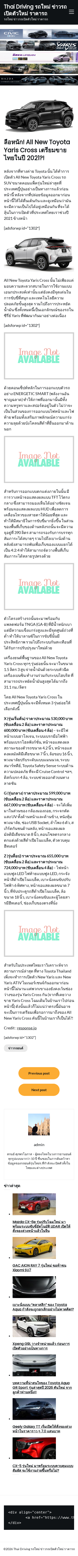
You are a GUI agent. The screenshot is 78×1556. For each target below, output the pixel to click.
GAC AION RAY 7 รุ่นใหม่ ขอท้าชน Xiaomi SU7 (39, 1268)
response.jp (27, 1027)
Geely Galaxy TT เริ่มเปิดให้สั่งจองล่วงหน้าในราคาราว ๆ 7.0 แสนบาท (42, 1429)
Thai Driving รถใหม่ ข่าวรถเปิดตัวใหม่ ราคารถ (35, 10)
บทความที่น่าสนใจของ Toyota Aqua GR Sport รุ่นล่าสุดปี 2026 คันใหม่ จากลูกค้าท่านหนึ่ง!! (42, 1387)
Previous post (39, 1073)
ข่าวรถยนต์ (15, 1048)
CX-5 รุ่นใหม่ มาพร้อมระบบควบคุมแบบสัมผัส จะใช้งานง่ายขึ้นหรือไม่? (43, 1468)
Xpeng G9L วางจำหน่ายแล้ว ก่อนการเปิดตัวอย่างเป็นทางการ (41, 1346)
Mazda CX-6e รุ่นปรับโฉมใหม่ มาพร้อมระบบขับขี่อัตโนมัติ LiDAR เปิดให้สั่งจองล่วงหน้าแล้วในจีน (41, 1226)
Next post (39, 1090)
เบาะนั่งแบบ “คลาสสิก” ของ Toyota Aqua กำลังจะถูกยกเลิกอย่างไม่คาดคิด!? (43, 1307)
